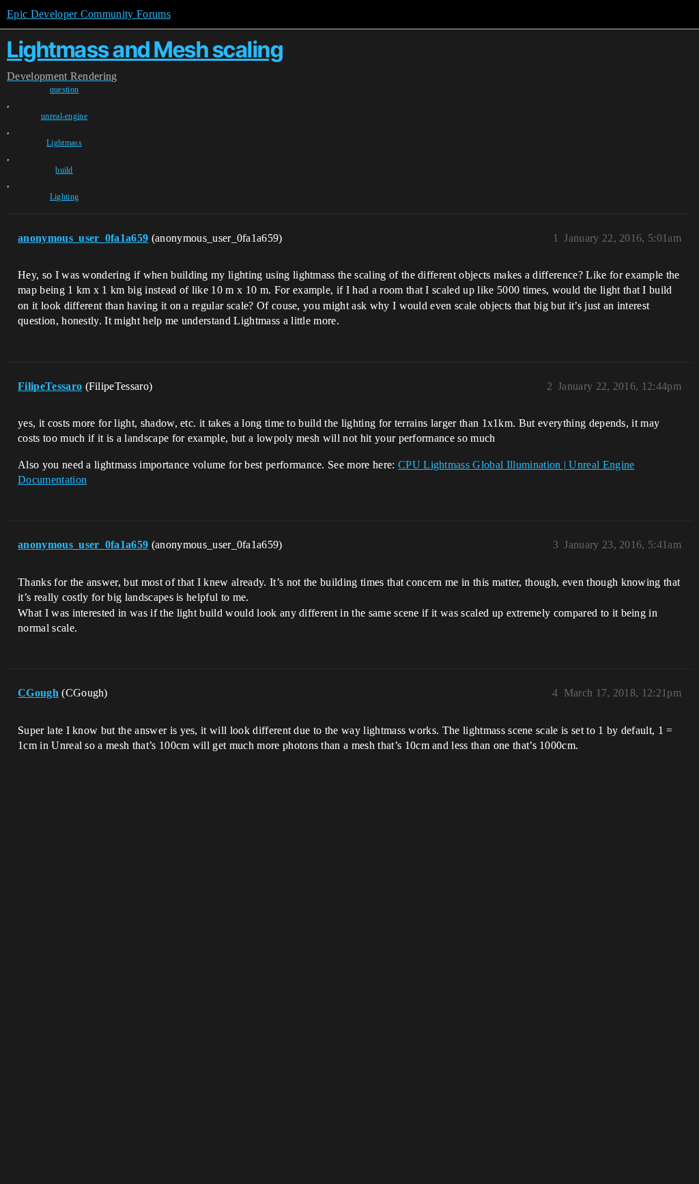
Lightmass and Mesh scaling (145, 49)
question (64, 89)
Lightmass (64, 142)
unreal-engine (64, 116)
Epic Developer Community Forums (89, 14)
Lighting (64, 196)
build (64, 170)
